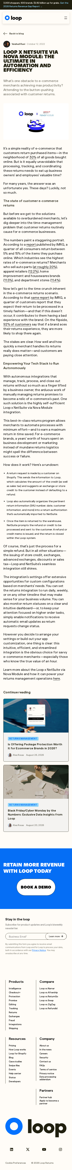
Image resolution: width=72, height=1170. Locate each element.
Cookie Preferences (15, 1163)
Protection (14, 996)
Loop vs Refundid (48, 1008)
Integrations (15, 1024)
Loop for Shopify (17, 1053)
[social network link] (11, 1149)
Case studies (15, 1061)
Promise (13, 1000)
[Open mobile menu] (65, 17)
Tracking (13, 1008)
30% (32, 157)
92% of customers (17, 324)
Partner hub (46, 1097)
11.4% (55, 280)
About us (44, 1045)
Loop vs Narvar (47, 988)
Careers (44, 1053)
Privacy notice (47, 1073)
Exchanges (14, 1016)
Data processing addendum (48, 1078)
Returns (13, 1012)
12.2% (33, 271)
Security (44, 1057)
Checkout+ (14, 992)
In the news (46, 1049)
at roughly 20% (44, 267)
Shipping (13, 1028)
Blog (11, 1057)
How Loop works (17, 1049)
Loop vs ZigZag (47, 1004)
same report (40, 298)
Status (12, 1077)
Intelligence (15, 988)
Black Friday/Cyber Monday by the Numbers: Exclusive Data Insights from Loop (35, 814)
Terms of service (48, 1069)
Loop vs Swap (47, 1000)
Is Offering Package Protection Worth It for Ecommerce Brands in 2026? (35, 746)
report (31, 244)
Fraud (12, 1020)
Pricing (12, 1045)
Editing (12, 1004)
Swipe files (14, 1065)
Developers (15, 1081)
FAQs (42, 1065)
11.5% (8, 280)
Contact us (45, 1061)
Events (12, 1069)
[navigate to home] (13, 18)
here (56, 678)
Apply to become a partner (49, 1102)
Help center (15, 1073)
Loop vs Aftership (49, 992)
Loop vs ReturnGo (49, 996)
